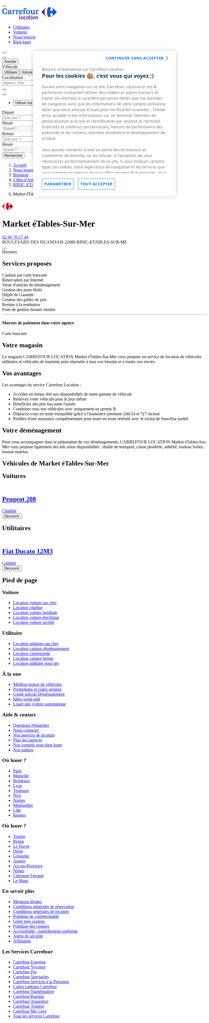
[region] (104, 123)
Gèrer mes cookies (29, 921)
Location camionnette (31, 653)
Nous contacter (26, 730)
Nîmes (18, 870)
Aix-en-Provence (27, 866)
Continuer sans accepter (135, 58)
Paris (17, 771)
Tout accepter (96, 183)
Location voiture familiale (35, 612)
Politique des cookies (31, 926)
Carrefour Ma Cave (30, 1011)
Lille (17, 810)
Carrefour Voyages (29, 967)
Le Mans (20, 880)
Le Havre (21, 846)
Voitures (20, 32)
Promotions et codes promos (37, 689)
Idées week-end (26, 699)
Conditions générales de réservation (43, 906)
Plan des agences (27, 740)
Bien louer (22, 42)
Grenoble (21, 856)
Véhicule (10, 66)
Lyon (17, 785)
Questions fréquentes (31, 725)
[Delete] (4, 89)
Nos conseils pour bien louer (37, 745)
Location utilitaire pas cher (36, 643)
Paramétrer (57, 183)
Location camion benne (33, 658)
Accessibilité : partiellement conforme (45, 931)
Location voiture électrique (36, 617)
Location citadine (28, 607)
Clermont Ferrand (28, 875)
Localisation (12, 77)
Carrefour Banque (28, 996)
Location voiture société (33, 622)
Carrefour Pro (25, 971)
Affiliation (22, 941)
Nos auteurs (23, 750)
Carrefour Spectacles (31, 976)
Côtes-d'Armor (26, 179)
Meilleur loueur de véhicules (37, 684)
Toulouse (21, 790)
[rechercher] (4, 94)
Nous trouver (24, 37)
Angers (19, 861)
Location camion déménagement (41, 648)
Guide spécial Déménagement (38, 694)
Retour (8, 133)
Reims (18, 841)
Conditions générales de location (41, 911)
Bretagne (21, 175)
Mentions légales (27, 901)
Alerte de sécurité (28, 936)
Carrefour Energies (29, 962)
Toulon (19, 836)
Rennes (19, 815)
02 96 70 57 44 (15, 237)
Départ (8, 112)
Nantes (19, 800)
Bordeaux (21, 780)
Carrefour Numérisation (33, 991)
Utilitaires (21, 27)
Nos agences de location (34, 735)
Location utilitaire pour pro (36, 663)
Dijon (18, 851)
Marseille (21, 775)
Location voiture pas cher (35, 602)
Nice (17, 795)
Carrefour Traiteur (28, 1006)
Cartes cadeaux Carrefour (35, 986)
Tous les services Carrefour (36, 1016)
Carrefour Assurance (30, 1001)
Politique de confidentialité (36, 916)
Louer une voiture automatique (39, 704)
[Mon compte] (4, 53)
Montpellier (23, 805)
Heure (7, 123)
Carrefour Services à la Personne (41, 981)
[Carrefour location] (29, 18)
